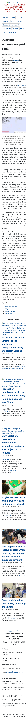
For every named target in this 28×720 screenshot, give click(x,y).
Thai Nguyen (6, 459)
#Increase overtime (11, 307)
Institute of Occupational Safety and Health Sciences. (13, 369)
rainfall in (5, 411)
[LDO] (14, 329)
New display (13, 32)
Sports (19, 17)
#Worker (8, 309)
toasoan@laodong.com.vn (15, 672)
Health (15, 29)
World (22, 29)
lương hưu (11, 618)
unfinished (13, 470)
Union (20, 21)
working (16, 60)
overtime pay (21, 86)
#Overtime (8, 313)
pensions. (22, 575)
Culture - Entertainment (11, 25)
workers (8, 515)
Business (6, 21)
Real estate (7, 29)
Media (12, 17)
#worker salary (10, 311)
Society (5, 17)
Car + (4, 32)
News (13, 21)
